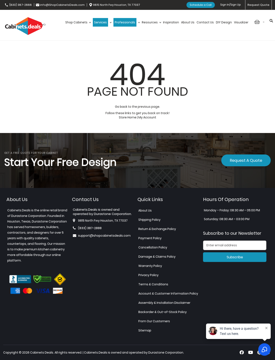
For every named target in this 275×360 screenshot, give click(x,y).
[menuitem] (78, 22)
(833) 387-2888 (20, 4)
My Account (147, 117)
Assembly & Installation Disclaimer (164, 303)
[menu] (156, 22)
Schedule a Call (201, 5)
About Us (145, 210)
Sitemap (144, 330)
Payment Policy (150, 238)
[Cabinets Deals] (25, 26)
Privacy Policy (148, 275)
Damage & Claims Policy (157, 256)
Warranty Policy (150, 266)
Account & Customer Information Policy (168, 293)
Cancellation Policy (152, 247)
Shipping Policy (149, 220)
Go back (121, 106)
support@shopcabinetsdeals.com (104, 235)
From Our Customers (154, 321)
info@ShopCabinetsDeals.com (62, 4)
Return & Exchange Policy (157, 229)
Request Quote (258, 5)
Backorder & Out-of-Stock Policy (162, 312)
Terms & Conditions (153, 284)
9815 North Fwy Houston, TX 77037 (116, 4)
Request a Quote (246, 160)
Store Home (127, 117)
